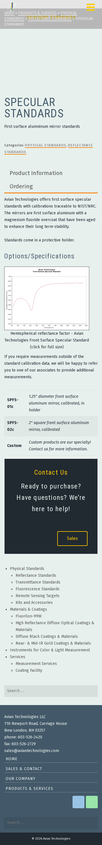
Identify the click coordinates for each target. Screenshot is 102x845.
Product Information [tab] (36, 173)
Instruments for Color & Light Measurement (50, 650)
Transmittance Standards (38, 582)
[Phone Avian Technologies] (92, 802)
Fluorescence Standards (38, 589)
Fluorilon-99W (29, 616)
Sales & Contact (24, 768)
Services (17, 656)
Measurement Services (36, 663)
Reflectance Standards (36, 575)
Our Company (20, 778)
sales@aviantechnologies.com (31, 750)
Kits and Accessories (34, 602)
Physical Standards (45, 145)
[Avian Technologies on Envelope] (78, 802)
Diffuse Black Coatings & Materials (47, 636)
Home (12, 759)
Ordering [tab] (21, 186)
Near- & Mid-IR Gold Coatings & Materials (53, 643)
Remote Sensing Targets (38, 595)
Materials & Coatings (28, 609)
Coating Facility (29, 670)
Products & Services (29, 788)
